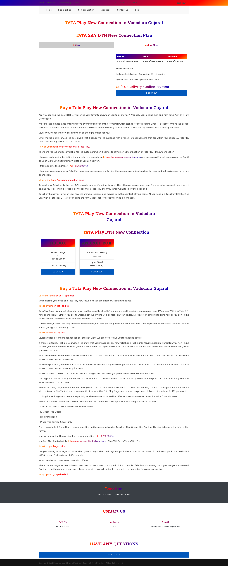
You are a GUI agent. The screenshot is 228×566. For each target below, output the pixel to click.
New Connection (86, 10)
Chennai (119, 494)
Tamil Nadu (108, 494)
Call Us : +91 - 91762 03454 (126, 3)
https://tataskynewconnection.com (122, 157)
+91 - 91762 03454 (79, 165)
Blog (137, 10)
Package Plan (65, 10)
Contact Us (122, 10)
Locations (105, 10)
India (99, 494)
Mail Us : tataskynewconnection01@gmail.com (59, 3)
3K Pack (128, 494)
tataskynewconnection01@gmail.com (88, 441)
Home (49, 10)
